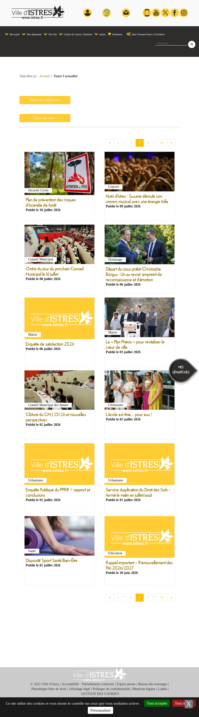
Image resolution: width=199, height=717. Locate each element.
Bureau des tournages (152, 684)
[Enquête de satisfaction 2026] (59, 319)
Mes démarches (33, 34)
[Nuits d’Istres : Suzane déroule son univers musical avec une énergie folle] (139, 172)
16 (162, 143)
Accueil (44, 76)
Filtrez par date (44, 118)
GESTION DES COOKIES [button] (100, 694)
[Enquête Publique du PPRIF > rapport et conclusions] (59, 465)
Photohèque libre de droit (48, 689)
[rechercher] (191, 44)
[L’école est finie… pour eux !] (139, 391)
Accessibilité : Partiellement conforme (88, 684)
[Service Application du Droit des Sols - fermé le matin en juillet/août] (139, 465)
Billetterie (117, 34)
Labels (162, 689)
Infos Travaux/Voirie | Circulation (148, 34)
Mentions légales (144, 689)
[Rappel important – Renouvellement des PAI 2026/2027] (139, 538)
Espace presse (126, 684)
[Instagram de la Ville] (184, 12)
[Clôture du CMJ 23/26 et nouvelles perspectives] (59, 391)
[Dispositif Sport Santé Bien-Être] (59, 536)
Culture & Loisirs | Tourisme (77, 34)
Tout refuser (184, 703)
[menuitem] (12, 32)
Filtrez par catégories (44, 100)
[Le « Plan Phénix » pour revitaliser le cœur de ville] (139, 318)
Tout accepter (157, 703)
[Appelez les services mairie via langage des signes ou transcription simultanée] (106, 12)
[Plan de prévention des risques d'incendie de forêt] (59, 174)
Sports (102, 34)
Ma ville (52, 34)
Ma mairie (14, 34)
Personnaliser (100, 710)
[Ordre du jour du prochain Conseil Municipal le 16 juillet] (59, 245)
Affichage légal (79, 689)
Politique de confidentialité (111, 689)
